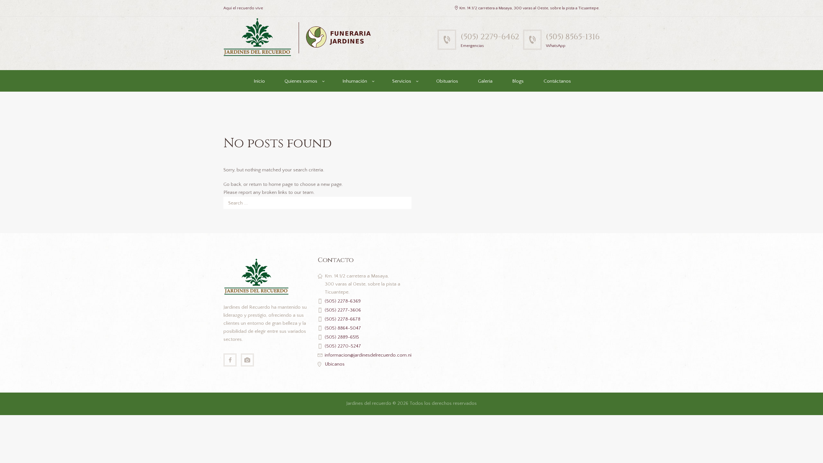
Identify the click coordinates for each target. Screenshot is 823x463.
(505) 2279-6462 (490, 37)
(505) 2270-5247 (343, 346)
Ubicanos (335, 364)
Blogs (518, 81)
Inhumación (354, 81)
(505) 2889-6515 (342, 337)
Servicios (401, 81)
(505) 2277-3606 (343, 310)
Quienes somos (301, 81)
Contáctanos (557, 81)
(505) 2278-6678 (342, 319)
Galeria (485, 81)
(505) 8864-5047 (343, 328)
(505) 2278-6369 (343, 301)
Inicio (259, 81)
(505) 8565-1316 (573, 37)
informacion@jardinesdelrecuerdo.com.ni (368, 355)
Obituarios (447, 81)
